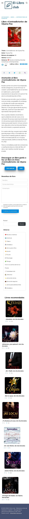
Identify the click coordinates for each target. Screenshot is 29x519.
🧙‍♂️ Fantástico (8, 244)
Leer (21, 168)
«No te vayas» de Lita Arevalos (14, 396)
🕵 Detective (8, 274)
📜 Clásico (8, 241)
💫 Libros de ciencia (10, 278)
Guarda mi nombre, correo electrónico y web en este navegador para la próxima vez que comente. (15, 206)
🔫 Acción (7, 251)
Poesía (7, 268)
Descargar (10, 168)
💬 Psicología (8, 258)
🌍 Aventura (8, 238)
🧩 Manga (8, 261)
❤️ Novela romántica (11, 234)
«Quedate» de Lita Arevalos (14, 319)
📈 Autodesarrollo (10, 271)
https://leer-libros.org (16, 513)
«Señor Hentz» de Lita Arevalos (14, 470)
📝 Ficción (8, 254)
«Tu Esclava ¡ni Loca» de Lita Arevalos (14, 421)
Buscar (5, 220)
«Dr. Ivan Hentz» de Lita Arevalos (14, 446)
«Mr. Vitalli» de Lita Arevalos (15, 371)
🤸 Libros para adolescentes (13, 284)
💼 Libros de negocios (11, 281)
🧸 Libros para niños (10, 248)
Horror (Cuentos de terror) (12, 264)
